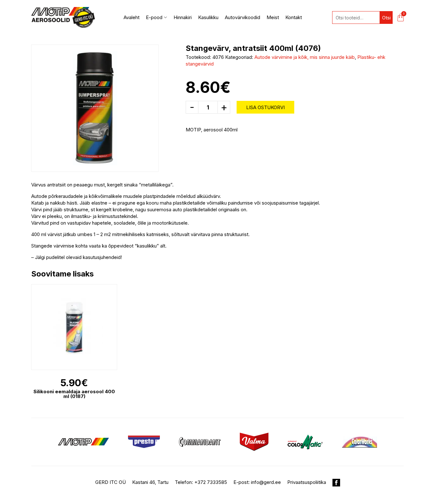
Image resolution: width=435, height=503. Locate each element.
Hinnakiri (183, 17)
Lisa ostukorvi (265, 107)
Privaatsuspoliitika (306, 482)
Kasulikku (208, 17)
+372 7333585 (210, 482)
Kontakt (293, 17)
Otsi (386, 18)
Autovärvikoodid (242, 17)
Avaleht (131, 17)
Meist (273, 17)
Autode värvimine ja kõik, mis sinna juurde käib (304, 57)
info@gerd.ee (266, 482)
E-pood (154, 17)
